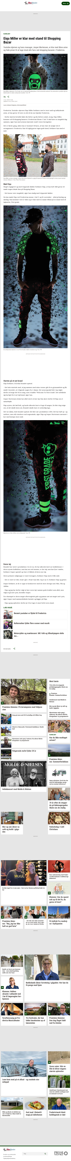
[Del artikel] (8, 97)
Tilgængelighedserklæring (9, 1158)
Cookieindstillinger (7, 1156)
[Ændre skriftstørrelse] (4, 97)
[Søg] (45, 1153)
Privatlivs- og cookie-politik (9, 1154)
